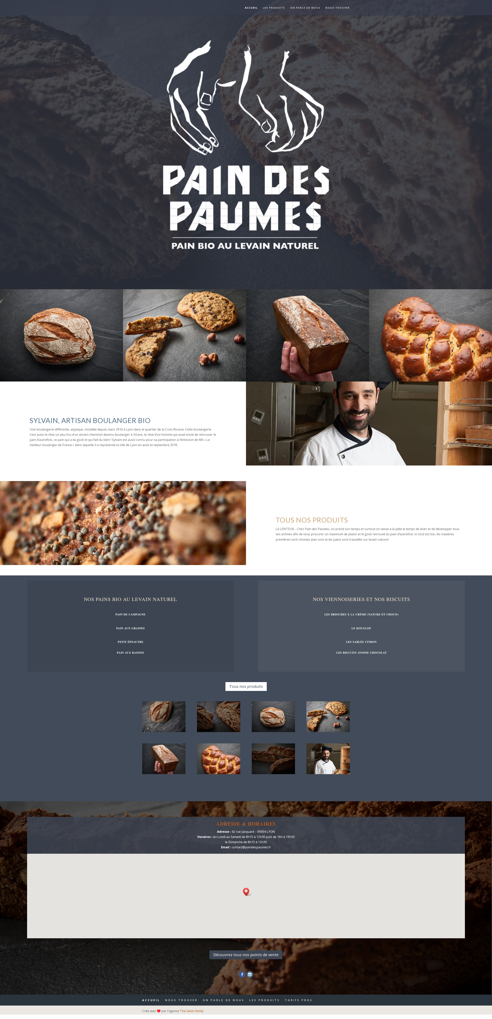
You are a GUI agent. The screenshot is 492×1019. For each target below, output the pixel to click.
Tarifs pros (298, 1000)
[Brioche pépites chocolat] (430, 380)
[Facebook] (242, 974)
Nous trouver (337, 7)
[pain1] (273, 731)
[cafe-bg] (218, 731)
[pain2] (163, 773)
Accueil (251, 7)
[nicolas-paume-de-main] (328, 773)
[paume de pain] (163, 731)
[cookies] (328, 731)
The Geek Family (192, 1011)
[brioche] (218, 773)
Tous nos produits (246, 686)
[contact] (273, 773)
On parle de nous (305, 7)
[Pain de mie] (307, 380)
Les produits (274, 7)
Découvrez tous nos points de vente (245, 954)
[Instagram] (250, 974)
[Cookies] (184, 380)
